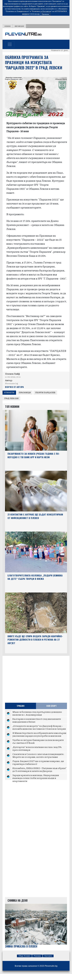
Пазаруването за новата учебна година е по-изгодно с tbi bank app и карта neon (34, 455)
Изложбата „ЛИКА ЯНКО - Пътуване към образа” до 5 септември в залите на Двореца (39, 769)
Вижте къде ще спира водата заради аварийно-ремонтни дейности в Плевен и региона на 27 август (35, 639)
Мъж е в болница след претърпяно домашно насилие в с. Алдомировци (37, 713)
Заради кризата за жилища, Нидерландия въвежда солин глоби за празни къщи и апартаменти (35, 778)
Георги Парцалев (45, 392)
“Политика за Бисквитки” (41, 11)
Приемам (45, 14)
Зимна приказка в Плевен (21, 946)
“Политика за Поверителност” (17, 11)
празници (25, 392)
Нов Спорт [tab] (51, 705)
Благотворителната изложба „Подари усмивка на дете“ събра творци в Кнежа (35, 577)
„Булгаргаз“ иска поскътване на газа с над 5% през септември (37, 748)
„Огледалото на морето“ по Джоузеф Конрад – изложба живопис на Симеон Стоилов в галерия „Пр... (39, 728)
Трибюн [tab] (20, 705)
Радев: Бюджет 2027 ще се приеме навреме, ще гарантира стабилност (38, 762)
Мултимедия (19, 26)
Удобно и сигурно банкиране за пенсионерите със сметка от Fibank (38, 741)
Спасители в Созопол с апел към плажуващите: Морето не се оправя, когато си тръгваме (38, 755)
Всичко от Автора (14, 387)
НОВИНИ (8, 26)
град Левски (11, 398)
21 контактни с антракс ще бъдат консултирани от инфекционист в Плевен (35, 516)
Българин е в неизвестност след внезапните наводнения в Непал (36, 720)
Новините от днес (59, 50)
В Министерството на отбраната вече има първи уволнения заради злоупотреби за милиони (39, 734)
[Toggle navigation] (9, 44)
